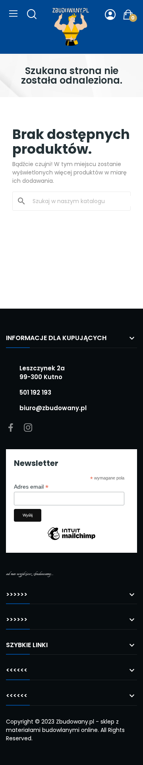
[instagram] (28, 428)
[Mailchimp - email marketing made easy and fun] (71, 539)
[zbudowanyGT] (70, 27)
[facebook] (10, 428)
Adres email (31, 487)
